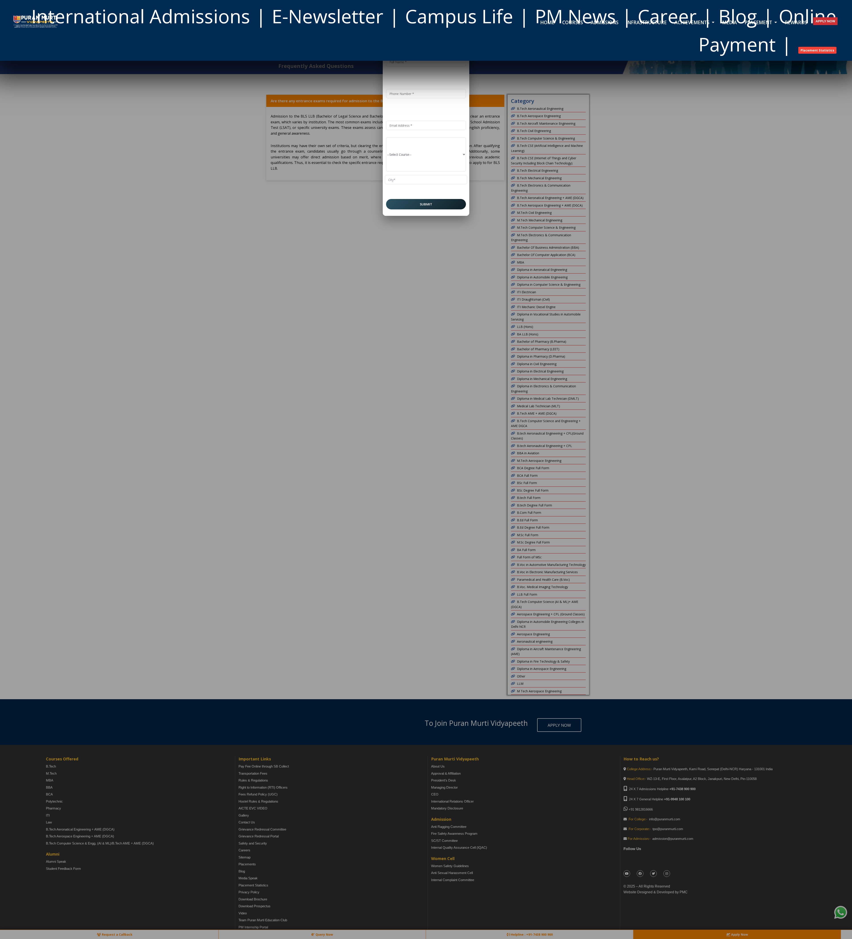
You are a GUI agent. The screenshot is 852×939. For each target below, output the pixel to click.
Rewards (796, 22)
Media (729, 22)
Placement (759, 22)
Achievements (692, 22)
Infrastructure (646, 22)
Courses (572, 22)
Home (547, 22)
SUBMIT (426, 204)
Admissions (604, 22)
